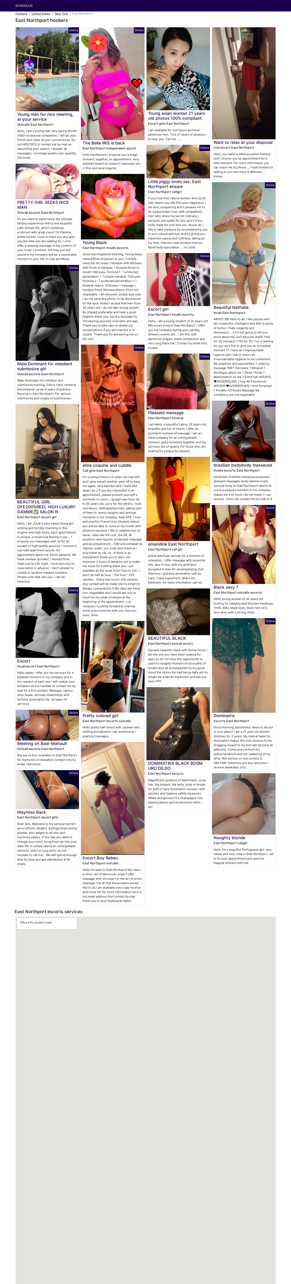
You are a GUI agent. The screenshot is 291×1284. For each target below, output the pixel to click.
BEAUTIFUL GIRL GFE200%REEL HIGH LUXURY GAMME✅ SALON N (46, 506)
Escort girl (158, 309)
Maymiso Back (31, 812)
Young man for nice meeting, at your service (45, 117)
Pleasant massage (166, 412)
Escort (23, 661)
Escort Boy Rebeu (100, 857)
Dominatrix (224, 715)
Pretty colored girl (100, 715)
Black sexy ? (226, 587)
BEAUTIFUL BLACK (167, 638)
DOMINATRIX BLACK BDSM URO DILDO (175, 766)
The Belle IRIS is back (104, 142)
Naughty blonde (229, 837)
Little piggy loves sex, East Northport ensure (174, 184)
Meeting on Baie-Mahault (42, 743)
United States (40, 13)
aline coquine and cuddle (107, 465)
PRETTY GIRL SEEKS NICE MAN (43, 205)
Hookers (21, 13)
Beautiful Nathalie (231, 307)
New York (61, 13)
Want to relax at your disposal (243, 142)
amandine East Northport (173, 544)
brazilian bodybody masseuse (243, 465)
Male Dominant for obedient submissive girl (44, 366)
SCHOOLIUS (24, 6)
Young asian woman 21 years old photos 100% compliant (176, 116)
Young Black (95, 242)
